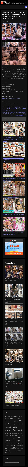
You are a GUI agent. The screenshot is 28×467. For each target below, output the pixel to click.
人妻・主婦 (10, 448)
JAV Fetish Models (6, 101)
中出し (9, 103)
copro (17, 421)
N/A (5, 433)
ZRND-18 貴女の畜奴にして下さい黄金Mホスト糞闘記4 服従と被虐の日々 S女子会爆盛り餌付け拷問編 (13, 139)
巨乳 (15, 103)
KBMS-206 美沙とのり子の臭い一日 (11, 197)
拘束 (9, 450)
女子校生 (21, 448)
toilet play (13, 438)
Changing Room (10, 418)
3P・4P (6, 416)
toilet (22, 435)
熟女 (16, 450)
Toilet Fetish (8, 438)
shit (7, 435)
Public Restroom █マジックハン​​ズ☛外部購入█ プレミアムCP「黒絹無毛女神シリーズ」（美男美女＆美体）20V (14, 299)
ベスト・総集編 (18, 445)
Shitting (10, 435)
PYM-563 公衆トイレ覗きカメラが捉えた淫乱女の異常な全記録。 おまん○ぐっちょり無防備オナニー (14, 159)
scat (11, 433)
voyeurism (13, 443)
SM (17, 435)
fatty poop (14, 424)
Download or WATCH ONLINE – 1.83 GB (11, 98)
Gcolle (18, 424)
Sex (5, 435)
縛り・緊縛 (7, 452)
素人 (21, 450)
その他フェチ (19, 443)
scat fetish (20, 433)
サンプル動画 (11, 445)
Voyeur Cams (8, 443)
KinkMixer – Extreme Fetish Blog (12, 462)
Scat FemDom (14, 433)
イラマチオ (5, 103)
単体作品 (12, 103)
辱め (17, 103)
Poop (8, 433)
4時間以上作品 (10, 416)
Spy (19, 435)
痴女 (19, 451)
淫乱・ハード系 (12, 450)
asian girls (15, 416)
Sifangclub (14, 435)
